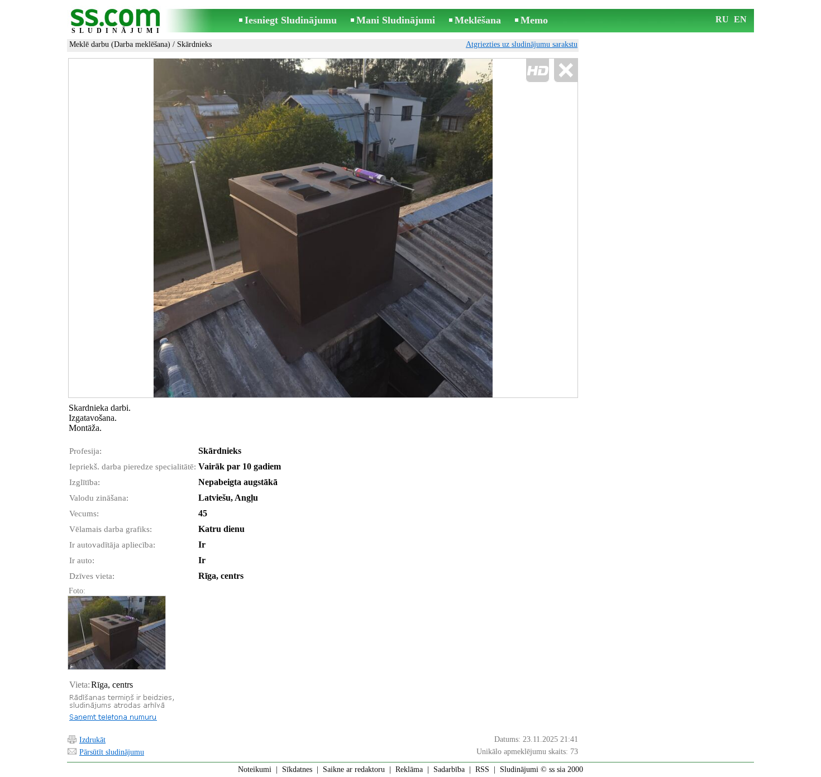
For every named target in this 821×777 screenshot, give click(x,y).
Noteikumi (254, 769)
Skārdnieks (194, 44)
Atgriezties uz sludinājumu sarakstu (521, 44)
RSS (482, 769)
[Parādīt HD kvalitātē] (323, 228)
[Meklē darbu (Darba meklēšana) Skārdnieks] (116, 633)
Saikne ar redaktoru (354, 769)
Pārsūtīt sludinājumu (111, 752)
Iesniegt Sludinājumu (291, 20)
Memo (534, 20)
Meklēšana (478, 20)
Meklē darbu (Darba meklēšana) (119, 44)
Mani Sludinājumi (395, 20)
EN (740, 19)
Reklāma (409, 769)
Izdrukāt (92, 740)
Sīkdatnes (297, 769)
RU (722, 19)
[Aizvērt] (565, 71)
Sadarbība (449, 769)
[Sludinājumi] (117, 21)
